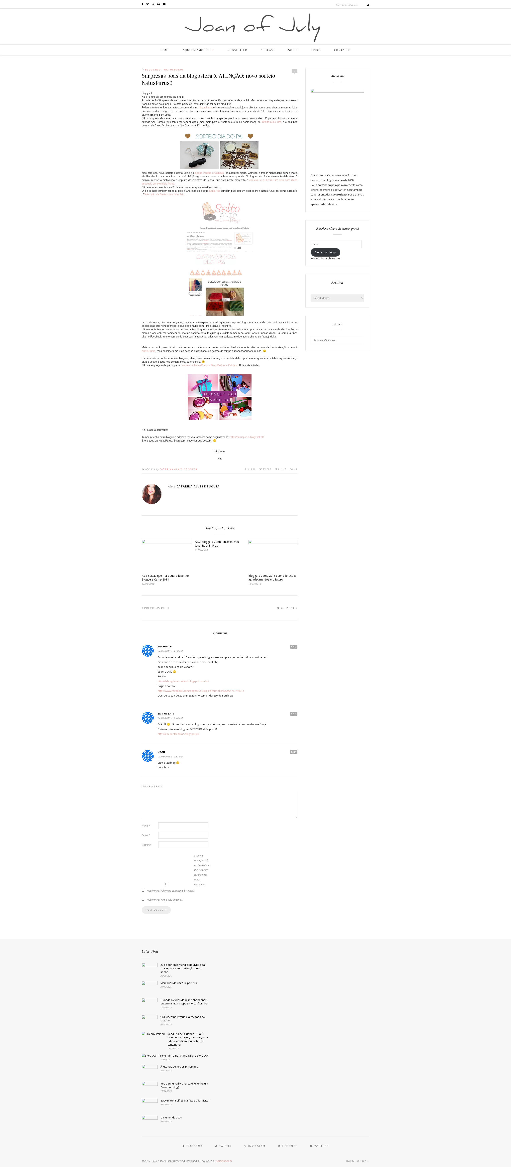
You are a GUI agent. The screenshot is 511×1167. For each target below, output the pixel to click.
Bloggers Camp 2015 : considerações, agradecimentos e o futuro (272, 577)
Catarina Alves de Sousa (178, 469)
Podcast (267, 50)
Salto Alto (215, 190)
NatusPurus (174, 69)
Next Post (286, 608)
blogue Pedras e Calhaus (209, 172)
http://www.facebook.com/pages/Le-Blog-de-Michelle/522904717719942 (201, 691)
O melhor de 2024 (171, 1117)
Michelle (165, 646)
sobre (293, 50)
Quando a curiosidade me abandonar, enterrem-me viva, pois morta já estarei (184, 1001)
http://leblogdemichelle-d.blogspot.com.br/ (183, 681)
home (164, 50)
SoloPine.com (224, 1161)
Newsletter (237, 50)
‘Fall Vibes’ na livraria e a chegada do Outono (182, 1018)
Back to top (356, 1161)
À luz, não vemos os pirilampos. (179, 1066)
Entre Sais (166, 713)
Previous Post (156, 608)
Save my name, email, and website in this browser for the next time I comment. (202, 870)
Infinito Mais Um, (272, 121)
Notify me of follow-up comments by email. (170, 890)
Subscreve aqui (325, 252)
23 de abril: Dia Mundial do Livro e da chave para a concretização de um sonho (182, 968)
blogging (153, 69)
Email (146, 835)
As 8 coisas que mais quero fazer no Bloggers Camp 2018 (165, 577)
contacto (342, 50)
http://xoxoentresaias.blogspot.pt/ (178, 734)
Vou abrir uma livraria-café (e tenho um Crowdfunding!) (184, 1085)
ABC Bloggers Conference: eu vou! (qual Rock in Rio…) (217, 543)
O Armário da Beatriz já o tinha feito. (165, 194)
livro (316, 50)
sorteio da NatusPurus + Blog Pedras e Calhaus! (210, 365)
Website (146, 844)
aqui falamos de (197, 50)
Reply (293, 646)
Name (146, 825)
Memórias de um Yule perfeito (178, 983)
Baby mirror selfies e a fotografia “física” (185, 1100)
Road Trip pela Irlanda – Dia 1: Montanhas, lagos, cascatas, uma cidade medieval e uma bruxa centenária (187, 1039)
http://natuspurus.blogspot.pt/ (247, 437)
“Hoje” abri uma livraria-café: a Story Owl (183, 1055)
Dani (161, 752)
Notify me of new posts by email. (165, 899)
